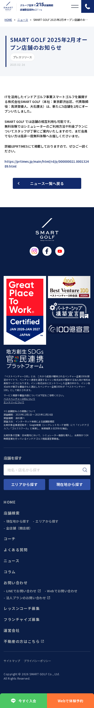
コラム (10, 571)
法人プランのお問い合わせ (26, 597)
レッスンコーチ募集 (22, 608)
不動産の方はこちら (22, 641)
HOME (10, 502)
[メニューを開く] (74, 6)
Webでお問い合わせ (62, 591)
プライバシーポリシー (37, 661)
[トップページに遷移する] (6, 6)
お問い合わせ (16, 582)
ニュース (11, 560)
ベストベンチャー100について (19, 398)
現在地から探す (17, 521)
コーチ (10, 538)
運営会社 (12, 630)
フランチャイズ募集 (22, 619)
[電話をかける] (87, 6)
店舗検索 (12, 513)
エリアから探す (47, 521)
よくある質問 (16, 549)
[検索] (84, 469)
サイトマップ (12, 661)
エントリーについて (14, 402)
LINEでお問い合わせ (21, 591)
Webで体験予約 (71, 700)
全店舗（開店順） (19, 528)
